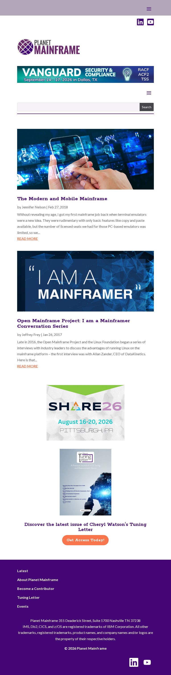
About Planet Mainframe (37, 579)
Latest (22, 571)
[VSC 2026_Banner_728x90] (85, 81)
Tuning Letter (28, 597)
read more (27, 238)
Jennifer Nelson (34, 207)
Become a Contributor (35, 588)
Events (22, 606)
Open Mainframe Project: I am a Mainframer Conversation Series (73, 324)
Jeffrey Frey (31, 334)
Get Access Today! (85, 540)
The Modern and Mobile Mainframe (62, 199)
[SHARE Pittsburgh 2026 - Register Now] (85, 439)
